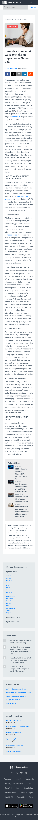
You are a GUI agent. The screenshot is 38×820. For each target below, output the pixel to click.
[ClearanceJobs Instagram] (26, 772)
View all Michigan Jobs (13, 751)
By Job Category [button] (12, 617)
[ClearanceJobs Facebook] (12, 772)
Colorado (9, 583)
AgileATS (30, 783)
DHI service (19, 817)
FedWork (8, 788)
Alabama (9, 576)
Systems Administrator (13, 733)
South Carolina (10, 608)
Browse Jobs (29, 779)
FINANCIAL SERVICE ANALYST (15, 745)
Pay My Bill (9, 797)
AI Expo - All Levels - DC (13, 700)
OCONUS (8, 603)
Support (17, 779)
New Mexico (9, 599)
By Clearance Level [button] (13, 622)
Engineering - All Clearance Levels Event (18, 692)
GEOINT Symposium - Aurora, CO (16, 696)
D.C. (7, 585)
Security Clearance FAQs (14, 783)
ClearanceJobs (9, 19)
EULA (31, 797)
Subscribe (33, 7)
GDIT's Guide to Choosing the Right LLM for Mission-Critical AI (21, 474)
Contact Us (21, 797)
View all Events (11, 703)
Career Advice (12, 27)
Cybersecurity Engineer (13, 739)
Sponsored (18, 466)
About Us (7, 779)
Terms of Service (10, 792)
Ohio (7, 606)
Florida (8, 587)
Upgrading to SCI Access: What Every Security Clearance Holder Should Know (20, 660)
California (9, 580)
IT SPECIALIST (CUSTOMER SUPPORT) (18, 726)
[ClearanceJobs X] (16, 772)
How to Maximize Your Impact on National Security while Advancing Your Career (21, 511)
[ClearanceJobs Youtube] (21, 772)
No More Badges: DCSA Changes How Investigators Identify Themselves (19, 669)
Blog (17, 788)
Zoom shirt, (15, 116)
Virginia (8, 613)
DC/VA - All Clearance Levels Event (16, 689)
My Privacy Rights (27, 792)
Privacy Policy (27, 788)
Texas (8, 610)
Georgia (8, 590)
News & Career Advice (21, 19)
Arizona (8, 578)
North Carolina (10, 601)
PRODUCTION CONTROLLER (14, 720)
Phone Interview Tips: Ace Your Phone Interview (21, 499)
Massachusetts (10, 596)
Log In (30, 3)
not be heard (12, 235)
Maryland (9, 592)
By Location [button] (10, 572)
